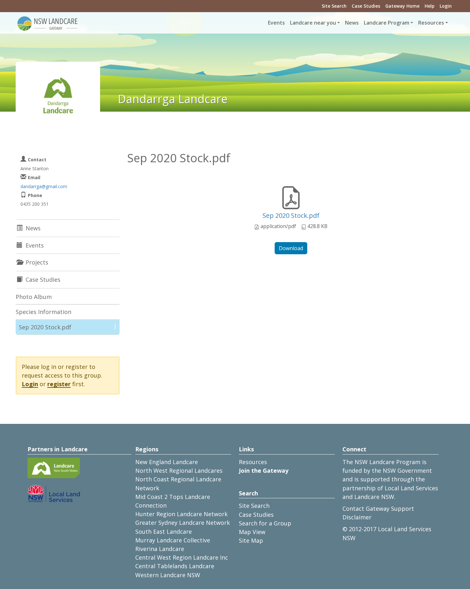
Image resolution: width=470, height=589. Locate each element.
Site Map (251, 540)
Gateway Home (402, 6)
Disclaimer (357, 517)
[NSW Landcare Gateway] (48, 23)
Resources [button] (431, 22)
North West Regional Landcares (179, 470)
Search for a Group (265, 523)
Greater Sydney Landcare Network (182, 522)
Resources (253, 462)
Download (291, 248)
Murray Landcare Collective (172, 540)
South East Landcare (163, 531)
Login (446, 6)
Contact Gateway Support (378, 508)
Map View (252, 532)
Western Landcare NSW (167, 575)
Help (430, 6)
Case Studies (366, 6)
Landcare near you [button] (313, 22)
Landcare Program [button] (386, 22)
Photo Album (34, 297)
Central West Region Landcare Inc (181, 557)
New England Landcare (166, 462)
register (59, 384)
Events (276, 22)
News (352, 22)
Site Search (334, 6)
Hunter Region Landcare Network (181, 514)
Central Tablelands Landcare (174, 566)
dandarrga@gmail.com (43, 186)
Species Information (43, 312)
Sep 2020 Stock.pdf (290, 215)
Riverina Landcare (159, 549)
